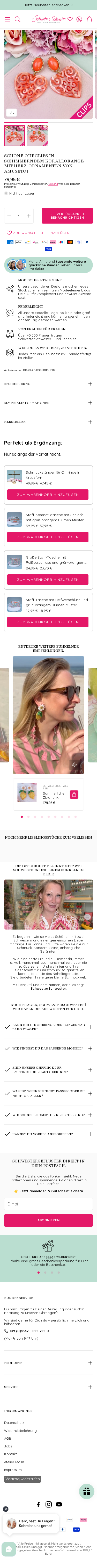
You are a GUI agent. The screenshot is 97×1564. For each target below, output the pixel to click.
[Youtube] (59, 1504)
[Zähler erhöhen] (28, 215)
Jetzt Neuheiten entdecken (46, 5)
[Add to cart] (74, 794)
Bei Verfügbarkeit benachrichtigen (67, 215)
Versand (53, 183)
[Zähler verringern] (9, 215)
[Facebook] (38, 1504)
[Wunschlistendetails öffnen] (70, 19)
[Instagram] (49, 1504)
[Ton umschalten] (74, 765)
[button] (7, 19)
